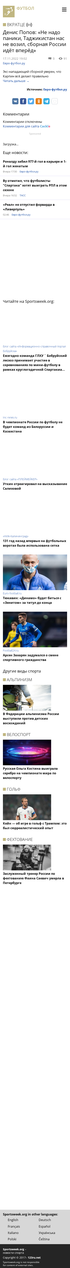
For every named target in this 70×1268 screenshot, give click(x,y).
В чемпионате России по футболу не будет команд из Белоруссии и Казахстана (32, 426)
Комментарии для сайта (26, 126)
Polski (12, 1239)
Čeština (44, 1239)
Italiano (13, 1233)
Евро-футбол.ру (14, 63)
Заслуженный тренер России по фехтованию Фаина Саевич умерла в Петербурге (33, 878)
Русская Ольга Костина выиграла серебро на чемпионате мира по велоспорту (30, 773)
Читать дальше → (16, 81)
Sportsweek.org (13, 1249)
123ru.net (34, 1257)
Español (44, 1226)
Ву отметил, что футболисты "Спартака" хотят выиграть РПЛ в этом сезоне (35, 185)
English (13, 1220)
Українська (47, 1233)
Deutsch (45, 1220)
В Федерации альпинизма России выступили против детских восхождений (31, 718)
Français (14, 1226)
